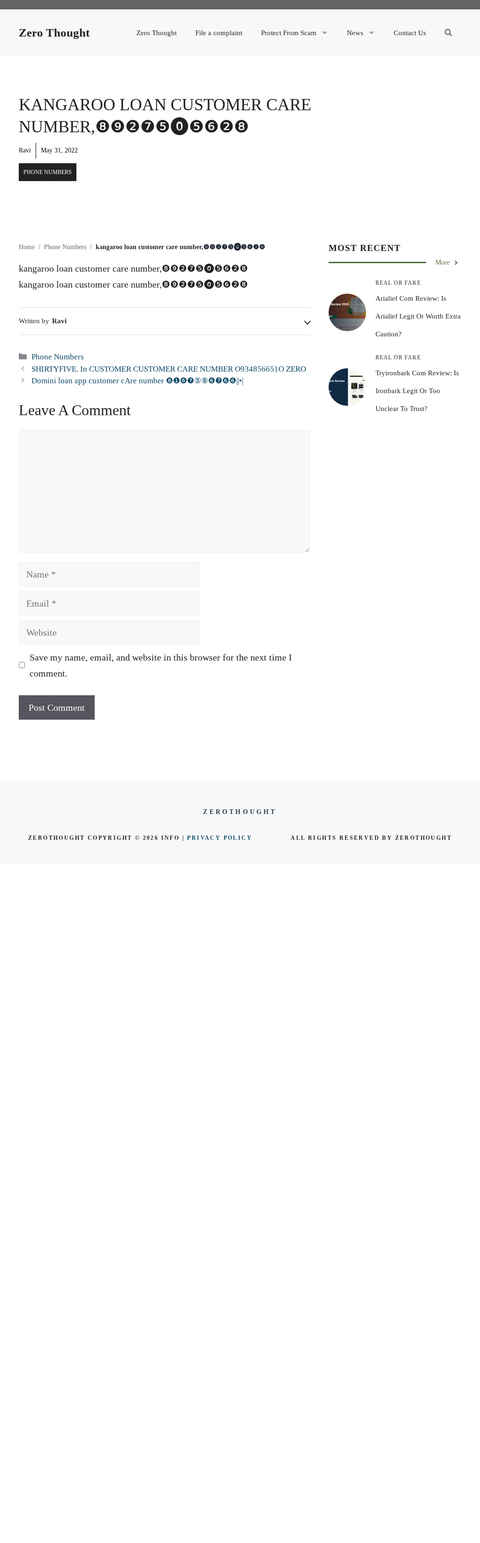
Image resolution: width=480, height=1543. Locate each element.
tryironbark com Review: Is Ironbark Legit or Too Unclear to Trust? (417, 390)
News (355, 33)
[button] (448, 33)
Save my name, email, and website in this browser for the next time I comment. (161, 665)
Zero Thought (54, 32)
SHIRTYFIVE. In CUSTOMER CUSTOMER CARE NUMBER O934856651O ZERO (168, 369)
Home (27, 247)
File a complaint (218, 33)
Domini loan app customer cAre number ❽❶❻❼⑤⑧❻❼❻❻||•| (137, 380)
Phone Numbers (47, 172)
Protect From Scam (288, 33)
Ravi (25, 150)
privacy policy (219, 838)
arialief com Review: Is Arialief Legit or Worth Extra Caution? (418, 316)
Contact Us (410, 33)
